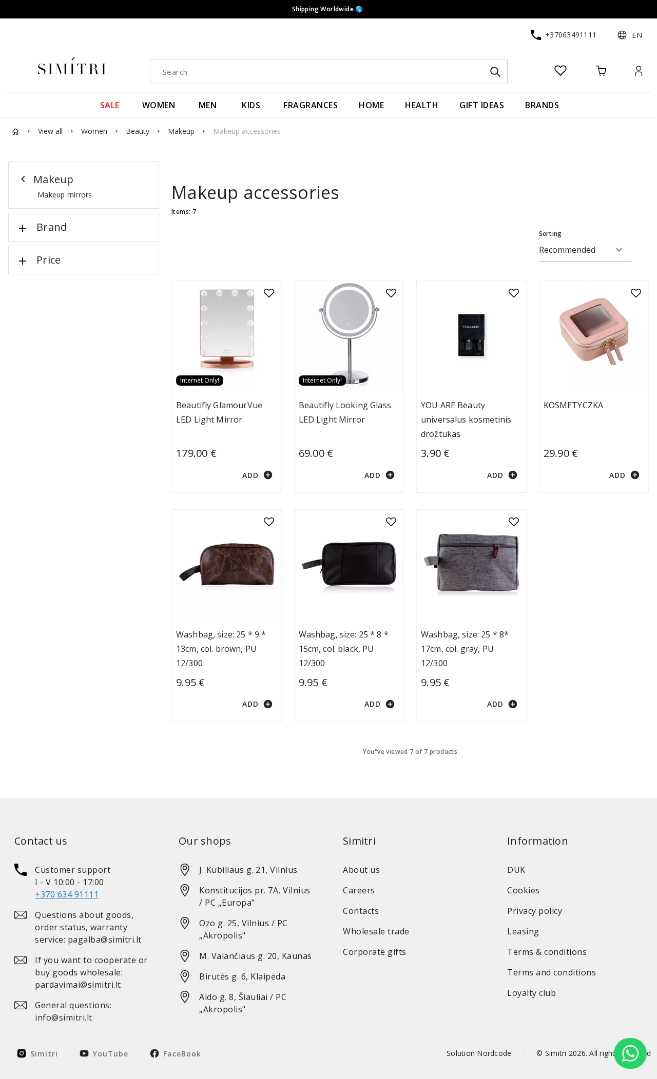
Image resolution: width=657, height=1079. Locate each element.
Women (94, 131)
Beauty (137, 131)
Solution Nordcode (479, 1053)
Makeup (181, 131)
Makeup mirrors (64, 194)
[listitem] (82, 882)
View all (50, 131)
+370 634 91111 (67, 894)
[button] (630, 35)
